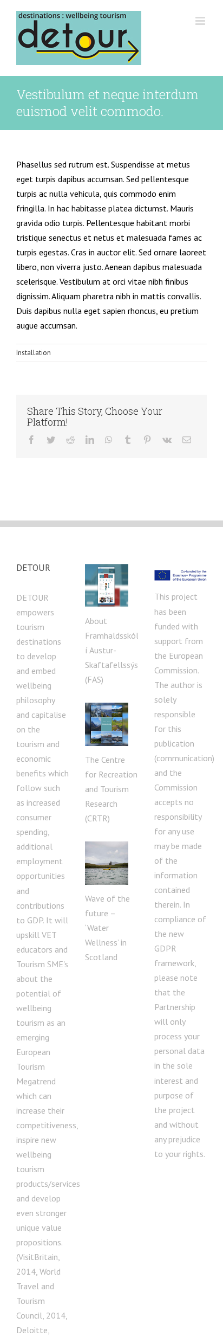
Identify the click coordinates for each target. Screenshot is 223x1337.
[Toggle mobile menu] (201, 21)
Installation (33, 352)
